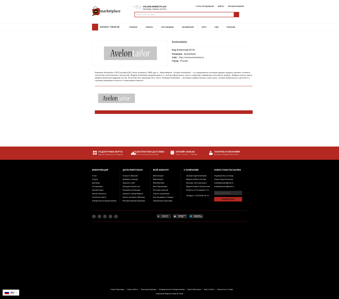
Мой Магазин (158, 183)
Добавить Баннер (130, 179)
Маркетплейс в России (196, 179)
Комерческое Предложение (104, 201)
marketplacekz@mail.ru (224, 183)
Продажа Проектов (131, 186)
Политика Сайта (99, 197)
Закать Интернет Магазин (134, 197)
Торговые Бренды (149, 289)
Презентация (97, 190)
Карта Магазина (194, 289)
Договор (96, 183)
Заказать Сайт (129, 183)
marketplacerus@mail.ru (224, 186)
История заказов (160, 190)
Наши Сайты (132, 289)
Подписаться (228, 199)
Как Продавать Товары (163, 197)
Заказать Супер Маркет (133, 194)
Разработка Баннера (131, 190)
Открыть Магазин (130, 176)
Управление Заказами (162, 201)
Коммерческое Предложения (172, 289)
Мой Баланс (158, 179)
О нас (94, 176)
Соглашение (97, 186)
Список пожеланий (161, 194)
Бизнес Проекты (99, 194)
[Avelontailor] (130, 53)
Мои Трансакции (160, 186)
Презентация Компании (196, 176)
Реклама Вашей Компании (134, 201)
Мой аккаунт (158, 176)
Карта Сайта (209, 289)
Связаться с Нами (225, 289)
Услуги (95, 179)
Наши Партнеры (118, 289)
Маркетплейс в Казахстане (198, 186)
